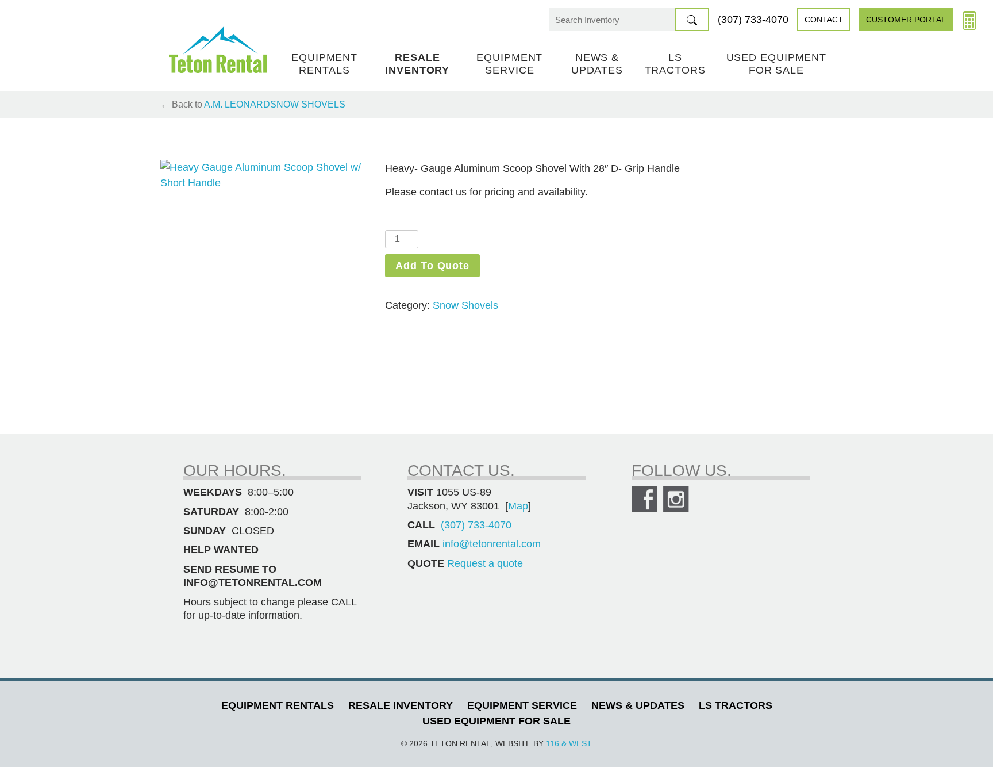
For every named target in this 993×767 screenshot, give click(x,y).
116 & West (569, 743)
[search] (692, 19)
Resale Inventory (417, 64)
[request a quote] (969, 19)
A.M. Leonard (237, 104)
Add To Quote (432, 265)
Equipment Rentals (324, 64)
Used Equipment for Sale (776, 64)
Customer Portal (906, 19)
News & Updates (597, 64)
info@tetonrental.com (491, 544)
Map (518, 506)
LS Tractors (675, 64)
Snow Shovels (307, 104)
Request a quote (485, 563)
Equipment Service (509, 64)
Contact (824, 19)
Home (218, 49)
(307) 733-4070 (753, 19)
